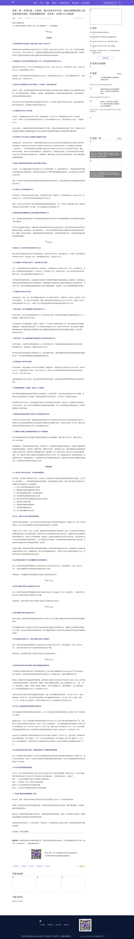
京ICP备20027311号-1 (99, 936)
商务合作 (66, 925)
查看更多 (119, 74)
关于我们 (42, 925)
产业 (41, 3)
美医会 (54, 3)
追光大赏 (75, 3)
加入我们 (58, 925)
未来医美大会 (64, 3)
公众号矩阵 (85, 3)
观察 (47, 3)
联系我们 (50, 925)
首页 (35, 3)
